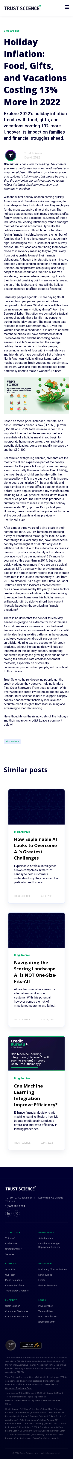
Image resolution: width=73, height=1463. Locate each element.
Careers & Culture (14, 1285)
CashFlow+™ (12, 1243)
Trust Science (33, 153)
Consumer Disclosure (16, 1311)
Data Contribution (47, 1316)
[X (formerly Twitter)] (16, 1213)
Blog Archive (12, 741)
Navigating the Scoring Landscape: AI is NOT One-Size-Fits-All (35, 971)
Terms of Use (45, 1311)
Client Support (12, 1306)
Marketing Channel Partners (53, 1269)
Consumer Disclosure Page (18, 1388)
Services (9, 1254)
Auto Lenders (45, 1238)
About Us (10, 1269)
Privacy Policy (45, 1306)
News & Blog (45, 1274)
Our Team (10, 1274)
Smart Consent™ (47, 1322)
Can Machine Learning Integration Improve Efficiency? (36, 1095)
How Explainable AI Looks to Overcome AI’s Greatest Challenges (35, 848)
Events (41, 1280)
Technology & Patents (17, 1290)
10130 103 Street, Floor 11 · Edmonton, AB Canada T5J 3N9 (34, 1199)
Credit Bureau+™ (13, 1249)
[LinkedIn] (8, 1213)
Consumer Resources (16, 1316)
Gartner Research (47, 1285)
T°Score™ (10, 1238)
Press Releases (13, 1280)
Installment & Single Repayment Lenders (49, 1245)
